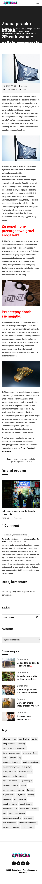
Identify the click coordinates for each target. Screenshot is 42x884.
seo (4, 813)
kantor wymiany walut (11, 767)
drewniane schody (30, 753)
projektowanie (8, 795)
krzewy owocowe (9, 771)
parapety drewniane (10, 785)
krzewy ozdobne (25, 771)
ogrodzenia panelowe (11, 781)
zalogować (16, 591)
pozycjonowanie (9, 790)
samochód (7, 799)
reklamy (31, 795)
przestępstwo (17, 461)
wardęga (6, 827)
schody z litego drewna (29, 809)
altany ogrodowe (9, 739)
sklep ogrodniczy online (12, 818)
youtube (15, 827)
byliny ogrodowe (9, 744)
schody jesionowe (10, 809)
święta (30, 827)
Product (30, 790)
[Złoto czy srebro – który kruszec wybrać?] (8, 703)
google (13, 758)
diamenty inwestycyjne (11, 753)
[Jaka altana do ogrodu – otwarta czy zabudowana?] (8, 663)
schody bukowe (20, 799)
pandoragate (27, 781)
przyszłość (21, 795)
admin (24, 86)
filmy (15, 459)
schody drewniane (10, 804)
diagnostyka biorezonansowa (14, 748)
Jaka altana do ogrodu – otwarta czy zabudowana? (28, 666)
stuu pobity (28, 818)
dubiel (5, 758)
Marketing (6, 776)
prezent (21, 790)
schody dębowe (26, 804)
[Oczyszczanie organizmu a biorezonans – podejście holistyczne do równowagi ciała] (8, 717)
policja (32, 459)
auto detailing (24, 739)
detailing (21, 744)
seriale (28, 461)
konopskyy (27, 767)
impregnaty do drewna (11, 762)
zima (23, 827)
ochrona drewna (19, 776)
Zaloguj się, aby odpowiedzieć (15, 535)
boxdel (34, 739)
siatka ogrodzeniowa (17, 813)
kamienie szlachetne (31, 762)
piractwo (23, 459)
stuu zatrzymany (9, 823)
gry (20, 758)
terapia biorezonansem (28, 823)
